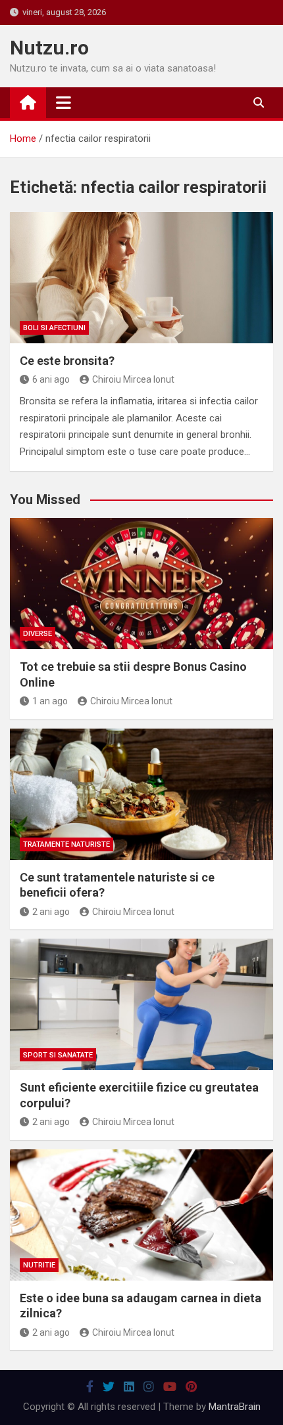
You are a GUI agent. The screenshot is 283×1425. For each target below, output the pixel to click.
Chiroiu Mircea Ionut (133, 379)
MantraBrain (235, 1407)
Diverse (37, 633)
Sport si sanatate (58, 1055)
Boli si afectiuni (54, 328)
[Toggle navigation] (63, 102)
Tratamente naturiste (66, 844)
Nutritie (39, 1265)
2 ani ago (51, 911)
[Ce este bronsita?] (141, 277)
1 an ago (50, 701)
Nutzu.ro (49, 47)
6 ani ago (51, 379)
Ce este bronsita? (67, 361)
